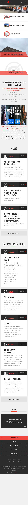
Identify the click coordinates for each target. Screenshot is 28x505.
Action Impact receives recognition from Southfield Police (12, 192)
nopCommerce (17, 472)
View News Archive (14, 233)
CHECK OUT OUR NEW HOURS (11, 258)
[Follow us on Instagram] (14, 461)
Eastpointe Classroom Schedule (13, 54)
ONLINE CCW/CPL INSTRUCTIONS (10, 351)
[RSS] (18, 461)
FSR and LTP (8, 324)
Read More (22, 251)
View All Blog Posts (14, 399)
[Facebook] (9, 461)
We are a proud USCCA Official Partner (12, 163)
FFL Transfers (9, 297)
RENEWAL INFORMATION (12, 379)
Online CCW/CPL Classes (16, 73)
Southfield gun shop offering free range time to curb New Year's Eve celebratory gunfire (13, 217)
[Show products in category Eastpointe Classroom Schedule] (14, 47)
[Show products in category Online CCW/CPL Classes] (14, 66)
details (22, 155)
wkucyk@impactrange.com (13, 304)
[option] (14, 9)
